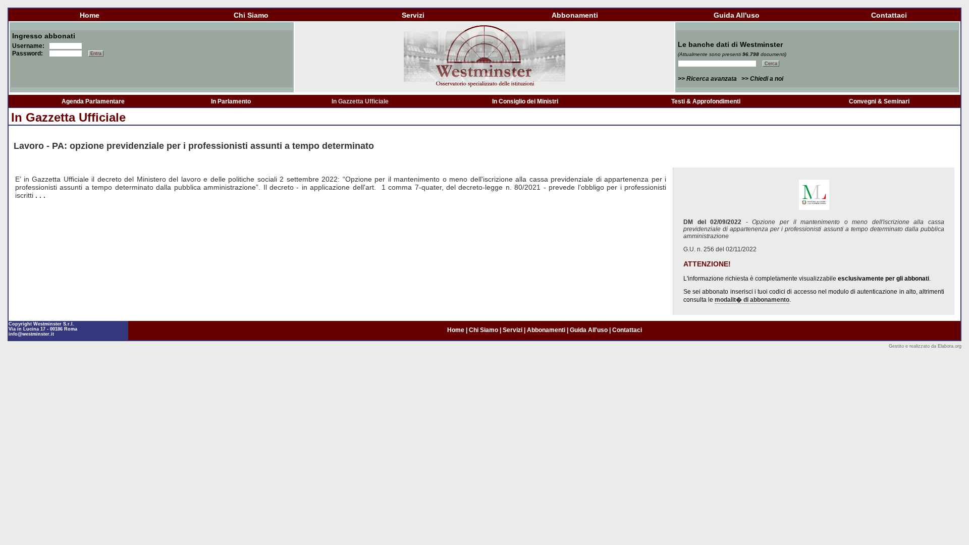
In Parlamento (231, 101)
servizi (413, 15)
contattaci (889, 15)
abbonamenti (575, 15)
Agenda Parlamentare (93, 101)
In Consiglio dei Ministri (525, 101)
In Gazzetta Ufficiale (360, 101)
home (89, 15)
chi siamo (251, 15)
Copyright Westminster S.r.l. (41, 323)
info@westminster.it (31, 334)
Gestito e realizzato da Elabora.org (925, 346)
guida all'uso (737, 15)
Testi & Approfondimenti (705, 101)
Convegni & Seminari (879, 101)
